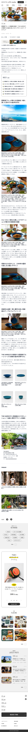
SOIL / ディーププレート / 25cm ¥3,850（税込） (10, 155)
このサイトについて (4, 721)
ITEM (26, 5)
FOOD (8, 5)
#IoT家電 (22, 534)
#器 (10, 33)
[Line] (11, 519)
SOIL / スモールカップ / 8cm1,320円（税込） (20, 405)
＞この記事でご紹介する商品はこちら (8, 45)
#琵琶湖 (24, 662)
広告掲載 (2, 723)
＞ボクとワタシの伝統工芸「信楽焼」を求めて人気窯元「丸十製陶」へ (13, 487)
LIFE (2, 5)
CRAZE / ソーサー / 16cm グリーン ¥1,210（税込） (14, 245)
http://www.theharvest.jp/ (11, 458)
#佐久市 (26, 672)
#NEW (8, 531)
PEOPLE (19, 5)
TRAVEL (13, 5)
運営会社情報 (16, 721)
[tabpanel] (14, 578)
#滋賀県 (21, 662)
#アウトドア (17, 540)
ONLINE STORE (14, 604)
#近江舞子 (14, 662)
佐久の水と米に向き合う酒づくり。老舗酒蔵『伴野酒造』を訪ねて (19, 670)
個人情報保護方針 (4, 725)
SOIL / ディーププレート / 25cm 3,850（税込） (10, 334)
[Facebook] (7, 519)
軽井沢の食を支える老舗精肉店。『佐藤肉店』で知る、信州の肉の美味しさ (19, 680)
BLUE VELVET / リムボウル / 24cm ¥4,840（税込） (11, 152)
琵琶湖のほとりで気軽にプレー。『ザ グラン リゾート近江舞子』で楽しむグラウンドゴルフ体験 (19, 659)
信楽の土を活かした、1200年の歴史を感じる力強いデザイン (13, 86)
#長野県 (18, 672)
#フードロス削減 (17, 531)
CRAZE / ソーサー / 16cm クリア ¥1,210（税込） (13, 202)
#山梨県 (15, 537)
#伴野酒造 (22, 672)
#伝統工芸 (7, 33)
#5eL (9, 540)
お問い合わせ (16, 725)
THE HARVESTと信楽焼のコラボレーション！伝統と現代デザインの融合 (13, 94)
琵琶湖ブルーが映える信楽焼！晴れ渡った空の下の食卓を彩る (14, 81)
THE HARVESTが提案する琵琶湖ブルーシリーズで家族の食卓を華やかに (13, 91)
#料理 (22, 537)
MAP (17, 455)
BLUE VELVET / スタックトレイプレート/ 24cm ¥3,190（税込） (12, 153)
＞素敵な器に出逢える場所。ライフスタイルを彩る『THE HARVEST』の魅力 (12, 510)
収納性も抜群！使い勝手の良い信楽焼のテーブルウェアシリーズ (14, 89)
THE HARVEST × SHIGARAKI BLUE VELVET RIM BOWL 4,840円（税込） (7, 384)
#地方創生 (3, 33)
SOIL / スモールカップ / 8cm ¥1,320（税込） (13, 156)
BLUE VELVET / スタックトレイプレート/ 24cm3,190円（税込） (20, 384)
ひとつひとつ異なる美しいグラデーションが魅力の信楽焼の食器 (14, 84)
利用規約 (15, 723)
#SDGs (5, 534)
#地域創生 (14, 672)
